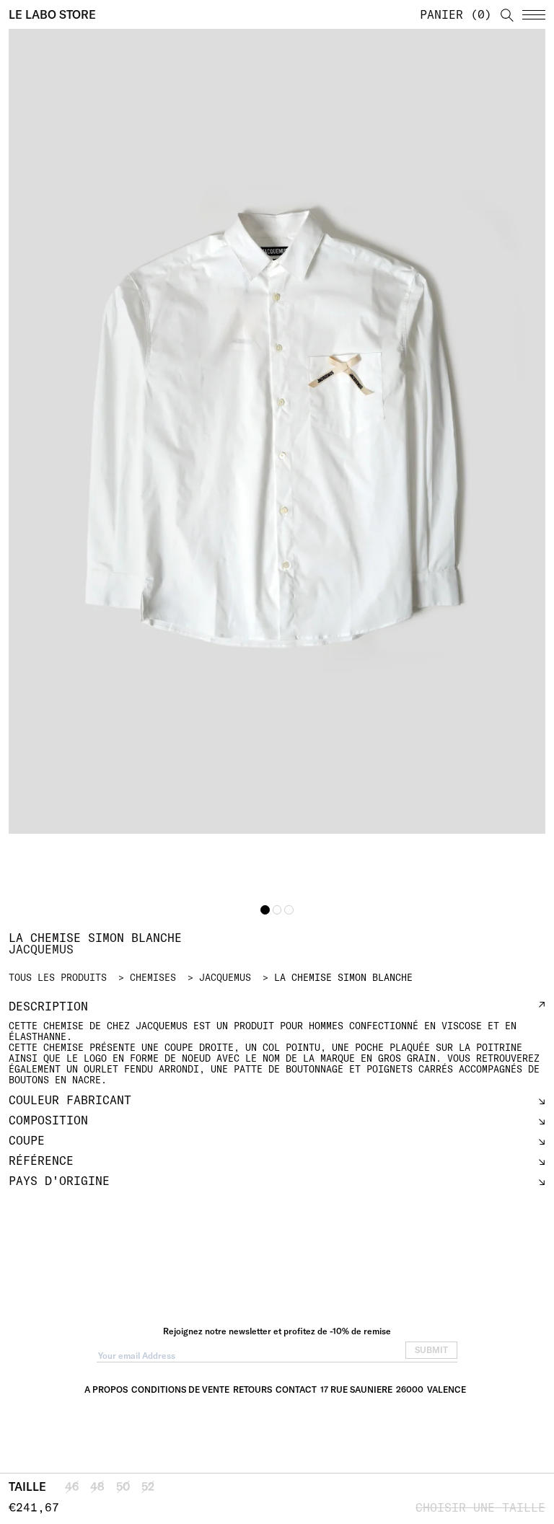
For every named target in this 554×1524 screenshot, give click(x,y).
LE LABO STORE (52, 14)
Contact (296, 1389)
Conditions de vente (180, 1389)
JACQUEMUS (225, 977)
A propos (106, 1389)
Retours (252, 1389)
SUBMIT (431, 1349)
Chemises (153, 977)
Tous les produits (58, 977)
